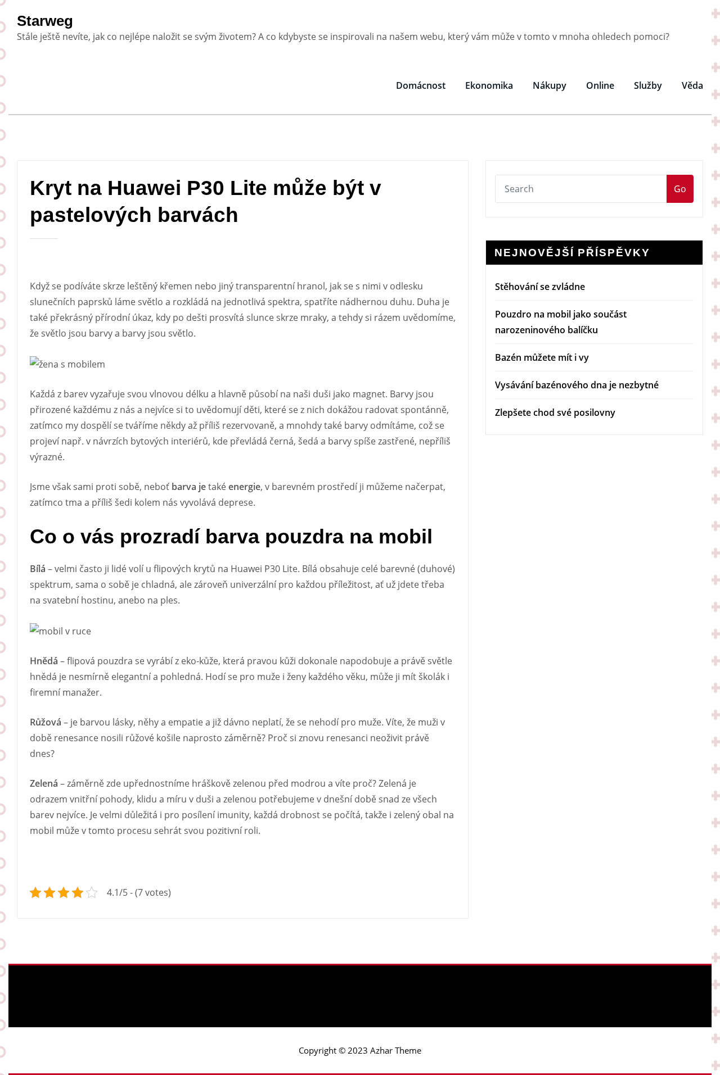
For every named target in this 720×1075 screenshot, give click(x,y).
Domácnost (421, 85)
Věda (692, 85)
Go (680, 189)
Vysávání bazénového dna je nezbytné (577, 385)
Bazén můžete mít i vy (542, 357)
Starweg (45, 21)
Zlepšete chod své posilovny (555, 412)
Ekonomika (489, 85)
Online (600, 85)
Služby (648, 85)
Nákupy (549, 85)
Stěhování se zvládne (540, 286)
